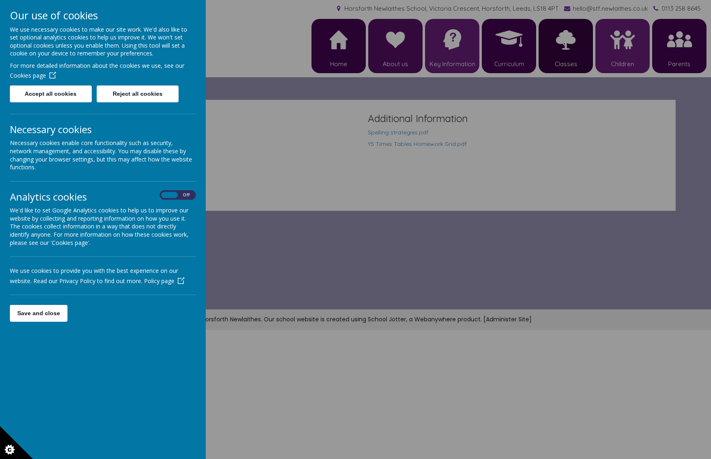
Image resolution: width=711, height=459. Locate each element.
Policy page (159, 281)
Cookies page (28, 75)
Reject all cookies (138, 93)
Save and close (38, 313)
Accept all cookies (51, 93)
